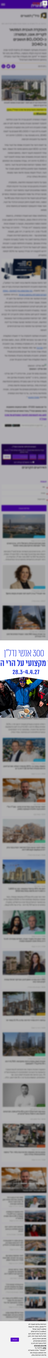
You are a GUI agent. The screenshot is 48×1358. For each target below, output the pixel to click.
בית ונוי (42, 628)
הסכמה (15, 1340)
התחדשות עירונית (40, 669)
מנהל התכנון (33, 397)
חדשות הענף (41, 801)
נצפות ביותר (42, 1206)
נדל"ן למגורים (41, 882)
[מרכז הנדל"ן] (39, 4)
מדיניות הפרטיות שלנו (40, 1346)
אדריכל (40, 347)
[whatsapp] (3, 66)
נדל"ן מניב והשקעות (39, 537)
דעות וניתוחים (41, 1105)
